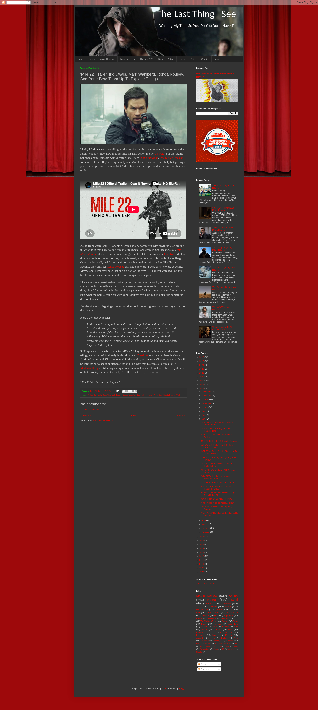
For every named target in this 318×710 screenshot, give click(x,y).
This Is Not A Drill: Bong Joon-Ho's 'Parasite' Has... (216, 429)
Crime (219, 609)
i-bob (164, 688)
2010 (201, 564)
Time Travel (205, 646)
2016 (201, 540)
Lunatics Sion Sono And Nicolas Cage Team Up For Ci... (218, 494)
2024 (201, 365)
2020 (201, 380)
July (204, 411)
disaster (211, 638)
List (198, 612)
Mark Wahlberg (135, 395)
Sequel (225, 621)
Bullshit (224, 638)
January (205, 532)
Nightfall (199, 652)
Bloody (231, 641)
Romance (200, 635)
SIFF (198, 606)
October (205, 399)
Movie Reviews (107, 59)
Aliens (204, 629)
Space (215, 635)
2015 (201, 544)
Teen (215, 627)
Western (204, 627)
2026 (201, 357)
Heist (227, 646)
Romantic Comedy (222, 643)
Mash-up (231, 649)
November (207, 395)
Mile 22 (159, 153)
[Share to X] (129, 391)
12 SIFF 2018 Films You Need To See (218, 482)
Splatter (217, 629)
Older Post (181, 415)
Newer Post (86, 415)
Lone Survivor (149, 157)
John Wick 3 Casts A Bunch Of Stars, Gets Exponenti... (217, 446)
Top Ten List (226, 632)
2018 (201, 388)
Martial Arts (202, 609)
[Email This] (123, 391)
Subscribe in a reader (206, 583)
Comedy (226, 603)
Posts (203, 664)
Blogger (182, 688)
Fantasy (225, 627)
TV (133, 59)
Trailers (124, 59)
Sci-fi (234, 599)
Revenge (212, 618)
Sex (236, 643)
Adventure (233, 624)
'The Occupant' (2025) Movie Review (222, 249)
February (206, 528)
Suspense (204, 641)
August (205, 407)
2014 (201, 548)
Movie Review (206, 596)
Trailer (179, 395)
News (92, 59)
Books (217, 59)
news (151, 395)
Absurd (199, 638)
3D (223, 649)
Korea (199, 618)
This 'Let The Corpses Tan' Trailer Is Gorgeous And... (217, 423)
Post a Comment (91, 410)
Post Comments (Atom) (103, 420)
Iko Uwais (170, 254)
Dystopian (217, 624)
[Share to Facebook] (132, 391)
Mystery (199, 632)
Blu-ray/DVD (146, 59)
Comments (205, 669)
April (204, 520)
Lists (160, 59)
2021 (201, 377)
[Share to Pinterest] (135, 391)
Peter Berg (158, 395)
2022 (201, 373)
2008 (201, 572)
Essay (235, 646)
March (205, 524)
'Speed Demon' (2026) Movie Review (222, 328)
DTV (236, 618)
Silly (211, 632)
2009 (201, 568)
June (204, 415)
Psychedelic (204, 649)
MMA (215, 649)
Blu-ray (224, 618)
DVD (216, 615)
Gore (236, 638)
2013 (201, 552)
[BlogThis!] (126, 391)
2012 (201, 556)
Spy (236, 627)
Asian (228, 606)
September (207, 403)
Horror (182, 59)
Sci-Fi (193, 59)
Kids (198, 643)
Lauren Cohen (122, 395)
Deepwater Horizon (171, 157)
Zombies (205, 615)
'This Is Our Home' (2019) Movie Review (223, 209)
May (204, 419)
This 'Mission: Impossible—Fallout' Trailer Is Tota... (216, 465)
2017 (201, 537)
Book (235, 621)
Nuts (230, 629)
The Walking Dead (208, 621)
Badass (209, 603)
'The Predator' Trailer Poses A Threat (217, 503)
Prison (207, 643)
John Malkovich (109, 395)
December (207, 392)
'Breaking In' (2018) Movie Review (216, 499)
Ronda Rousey (116, 266)
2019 (201, 384)
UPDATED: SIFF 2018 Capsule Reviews (219, 441)
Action (171, 59)
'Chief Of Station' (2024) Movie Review (223, 229)
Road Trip (218, 646)
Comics (205, 59)
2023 (201, 369)
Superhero (228, 615)
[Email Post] (118, 391)
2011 (201, 560)
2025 (201, 361)
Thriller (213, 606)
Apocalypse (218, 641)
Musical (228, 635)
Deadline (142, 355)
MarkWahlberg (89, 368)
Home (81, 59)
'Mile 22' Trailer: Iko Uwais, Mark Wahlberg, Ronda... (215, 477)
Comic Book (213, 612)
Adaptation (232, 612)
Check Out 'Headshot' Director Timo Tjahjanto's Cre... (217, 487)
